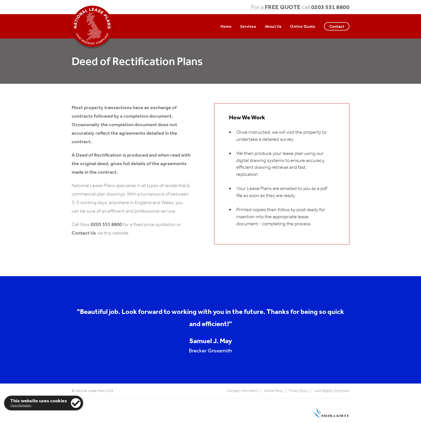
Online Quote (302, 26)
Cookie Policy (273, 391)
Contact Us (84, 233)
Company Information (242, 391)
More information (20, 405)
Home (226, 26)
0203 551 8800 (330, 6)
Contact (336, 26)
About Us (273, 26)
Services (248, 26)
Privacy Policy (298, 391)
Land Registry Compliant (331, 391)
